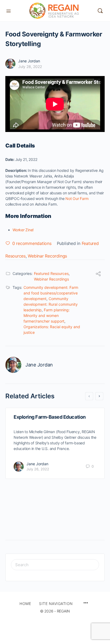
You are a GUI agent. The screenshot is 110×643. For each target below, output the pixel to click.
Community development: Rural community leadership (50, 304)
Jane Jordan (29, 61)
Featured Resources (51, 273)
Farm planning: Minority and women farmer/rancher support (46, 315)
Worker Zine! (23, 230)
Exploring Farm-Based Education (50, 417)
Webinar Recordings (47, 256)
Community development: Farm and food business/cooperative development (50, 293)
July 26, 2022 (37, 469)
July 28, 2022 (30, 66)
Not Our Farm (76, 198)
